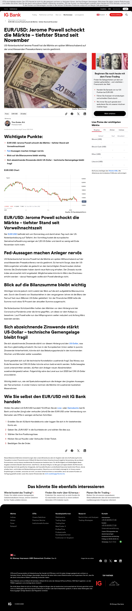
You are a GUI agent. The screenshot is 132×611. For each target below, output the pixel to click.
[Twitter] (78, 113)
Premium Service (38, 520)
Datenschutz (38, 558)
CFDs (34, 514)
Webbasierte (60, 517)
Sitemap (16, 558)
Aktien (112, 130)
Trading (34, 15)
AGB (31, 558)
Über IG (53, 558)
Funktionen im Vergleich (64, 538)
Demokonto (73, 408)
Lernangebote (79, 15)
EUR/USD (12, 234)
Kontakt (105, 514)
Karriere (121, 604)
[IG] (12, 15)
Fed (8, 151)
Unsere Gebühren (39, 517)
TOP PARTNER (108, 575)
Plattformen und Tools (46, 15)
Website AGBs (113, 171)
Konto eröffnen (116, 15)
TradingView (60, 523)
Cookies (47, 558)
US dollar (23, 114)
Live (59, 408)
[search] (126, 15)
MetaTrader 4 (60, 526)
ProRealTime (60, 529)
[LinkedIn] (85, 113)
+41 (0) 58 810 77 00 (109, 525)
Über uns (58, 15)
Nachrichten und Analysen (88, 517)
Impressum (24, 558)
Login (125, 9)
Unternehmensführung (110, 528)
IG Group (113, 604)
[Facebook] (72, 113)
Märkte (13, 514)
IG (11, 558)
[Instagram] (105, 561)
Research (82, 514)
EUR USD (14, 114)
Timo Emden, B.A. (18, 122)
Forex (7, 114)
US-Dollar (73, 343)
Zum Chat (112, 542)
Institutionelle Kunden (40, 523)
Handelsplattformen (63, 514)
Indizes (121, 130)
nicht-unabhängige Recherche (55, 474)
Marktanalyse (68, 15)
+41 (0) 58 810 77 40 (109, 520)
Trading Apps (60, 520)
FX (105, 130)
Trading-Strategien (86, 520)
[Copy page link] (65, 113)
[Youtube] (115, 561)
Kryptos (97, 130)
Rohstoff (13, 526)
